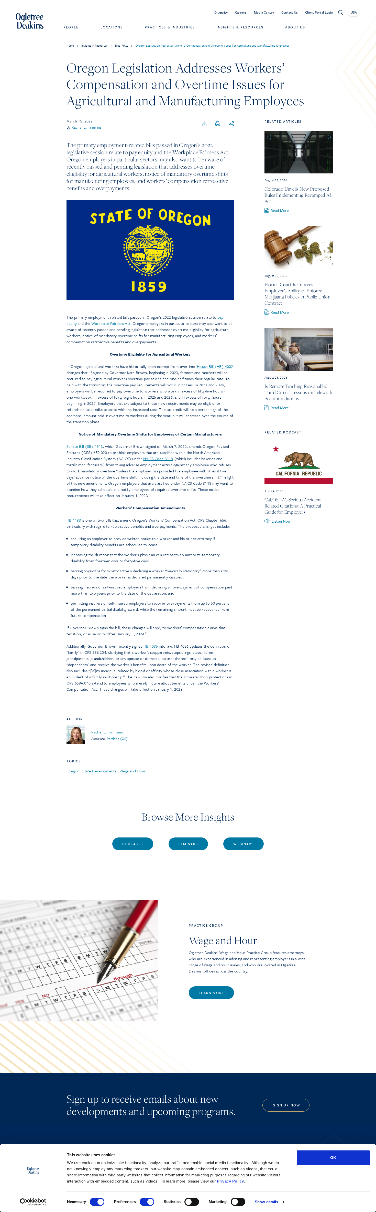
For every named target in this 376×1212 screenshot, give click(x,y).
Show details (266, 1202)
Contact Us (289, 12)
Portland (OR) (117, 738)
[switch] (147, 1202)
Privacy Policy (230, 1181)
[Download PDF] (204, 124)
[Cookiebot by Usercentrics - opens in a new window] (33, 1202)
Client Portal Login (319, 12)
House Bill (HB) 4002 (215, 366)
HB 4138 (74, 520)
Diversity (221, 12)
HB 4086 (150, 646)
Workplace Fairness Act (110, 323)
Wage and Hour (132, 771)
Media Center (264, 12)
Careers (241, 12)
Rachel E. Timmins (87, 127)
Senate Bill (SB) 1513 (85, 446)
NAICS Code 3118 (158, 458)
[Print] (217, 124)
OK (333, 1157)
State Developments (99, 771)
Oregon (73, 771)
